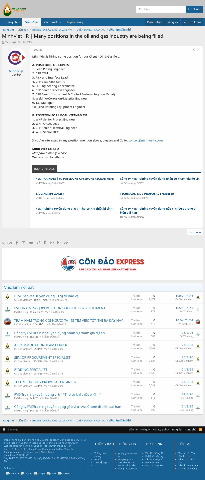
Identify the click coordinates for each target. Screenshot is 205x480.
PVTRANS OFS (22, 324)
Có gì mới (50, 22)
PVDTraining (45, 183)
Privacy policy (161, 429)
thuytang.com (125, 459)
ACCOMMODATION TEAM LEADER (40, 345)
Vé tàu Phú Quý (153, 459)
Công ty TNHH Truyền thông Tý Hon (52, 445)
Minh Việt (10, 42)
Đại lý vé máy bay (154, 456)
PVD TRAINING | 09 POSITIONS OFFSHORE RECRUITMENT (75, 178)
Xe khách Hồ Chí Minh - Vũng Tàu (127, 464)
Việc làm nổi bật (19, 287)
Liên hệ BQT (100, 462)
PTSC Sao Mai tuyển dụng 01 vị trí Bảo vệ (46, 296)
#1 (199, 49)
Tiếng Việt (11, 429)
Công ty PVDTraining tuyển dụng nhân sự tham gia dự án (160, 178)
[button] (60, 22)
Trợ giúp (177, 429)
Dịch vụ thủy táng (187, 468)
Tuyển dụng (74, 22)
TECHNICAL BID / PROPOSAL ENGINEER (147, 193)
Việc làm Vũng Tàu (154, 453)
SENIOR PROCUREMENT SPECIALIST (42, 357)
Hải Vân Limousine (188, 465)
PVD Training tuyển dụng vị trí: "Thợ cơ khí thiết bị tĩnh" (75, 208)
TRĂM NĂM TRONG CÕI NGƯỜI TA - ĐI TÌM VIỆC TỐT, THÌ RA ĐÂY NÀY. (69, 320)
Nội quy (145, 429)
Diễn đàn (31, 22)
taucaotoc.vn (152, 462)
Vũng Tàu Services (127, 468)
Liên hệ (133, 429)
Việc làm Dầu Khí (58, 300)
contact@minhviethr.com (146, 140)
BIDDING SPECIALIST (50, 193)
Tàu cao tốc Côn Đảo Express (186, 455)
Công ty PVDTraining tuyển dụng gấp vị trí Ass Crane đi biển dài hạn (158, 210)
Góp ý (97, 459)
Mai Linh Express (154, 465)
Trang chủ (12, 22)
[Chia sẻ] (193, 50)
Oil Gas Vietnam (47, 198)
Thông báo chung (100, 455)
